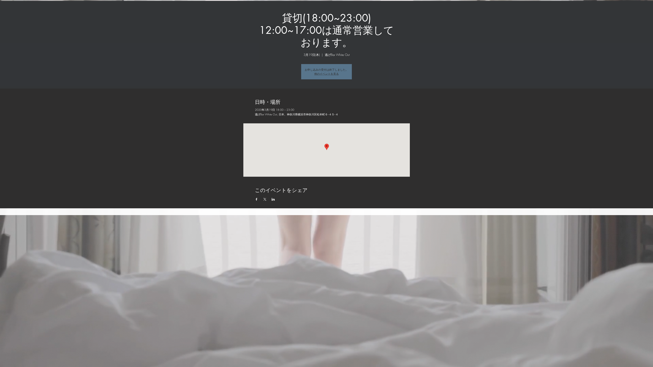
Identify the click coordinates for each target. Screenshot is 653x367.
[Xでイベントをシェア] (264, 199)
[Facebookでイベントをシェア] (256, 199)
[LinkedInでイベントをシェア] (273, 199)
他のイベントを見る (326, 74)
